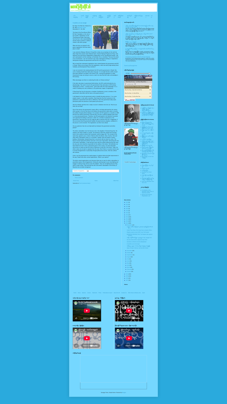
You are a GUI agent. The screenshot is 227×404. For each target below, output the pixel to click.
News (79, 292)
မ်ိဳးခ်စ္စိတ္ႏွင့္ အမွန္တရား (130, 42)
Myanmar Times (82, 27)
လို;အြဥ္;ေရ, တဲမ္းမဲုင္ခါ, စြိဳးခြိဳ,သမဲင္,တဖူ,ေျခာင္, (147, 127)
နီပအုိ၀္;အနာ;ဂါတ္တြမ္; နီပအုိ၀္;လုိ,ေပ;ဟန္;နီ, (148, 148)
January (129, 271)
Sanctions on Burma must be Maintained (136, 241)
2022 (127, 204)
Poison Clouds (145, 168)
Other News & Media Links (134, 292)
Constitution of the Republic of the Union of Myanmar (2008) (148, 191)
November (129, 250)
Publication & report (107, 292)
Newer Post (76, 180)
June (128, 261)
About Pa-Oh (117, 292)
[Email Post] (87, 170)
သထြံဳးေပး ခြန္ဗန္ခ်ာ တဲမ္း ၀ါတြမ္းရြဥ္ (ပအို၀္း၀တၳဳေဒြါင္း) (148, 109)
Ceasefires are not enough (79, 23)
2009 (127, 276)
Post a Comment (79, 177)
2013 (127, 219)
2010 (127, 274)
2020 (127, 208)
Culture (89, 292)
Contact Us (124, 292)
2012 (127, 221)
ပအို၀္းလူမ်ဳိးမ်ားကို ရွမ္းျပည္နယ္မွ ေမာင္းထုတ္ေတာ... (139, 237)
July (128, 259)
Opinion (84, 292)
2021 (127, 206)
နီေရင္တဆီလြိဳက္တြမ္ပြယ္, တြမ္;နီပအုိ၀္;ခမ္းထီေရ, (148, 151)
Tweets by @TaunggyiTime (130, 65)
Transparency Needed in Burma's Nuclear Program (137, 56)
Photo (100, 292)
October (129, 252)
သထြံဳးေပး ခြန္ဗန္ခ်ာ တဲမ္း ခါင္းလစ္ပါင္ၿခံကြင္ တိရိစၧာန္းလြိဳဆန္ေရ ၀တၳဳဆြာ (148, 114)
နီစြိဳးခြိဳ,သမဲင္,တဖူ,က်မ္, (147, 145)
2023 (127, 202)
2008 (127, 278)
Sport (143, 292)
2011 (127, 223)
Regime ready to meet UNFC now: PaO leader (138, 232)
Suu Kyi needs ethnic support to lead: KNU (137, 239)
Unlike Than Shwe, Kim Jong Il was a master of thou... (140, 230)
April (128, 265)
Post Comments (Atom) (84, 183)
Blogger (124, 392)
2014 (127, 217)
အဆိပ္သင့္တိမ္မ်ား (145, 170)
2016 (127, 212)
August (129, 257)
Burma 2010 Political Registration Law (147, 195)
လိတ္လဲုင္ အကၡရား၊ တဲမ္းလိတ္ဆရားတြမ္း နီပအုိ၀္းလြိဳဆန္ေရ (148, 142)
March (128, 267)
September (130, 254)
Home (96, 180)
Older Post (115, 180)
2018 (127, 210)
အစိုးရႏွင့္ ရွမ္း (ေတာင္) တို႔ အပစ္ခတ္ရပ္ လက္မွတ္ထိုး (138, 246)
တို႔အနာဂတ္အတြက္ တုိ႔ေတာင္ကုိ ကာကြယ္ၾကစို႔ (148, 179)
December (129, 225)
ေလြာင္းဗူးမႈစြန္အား (147, 139)
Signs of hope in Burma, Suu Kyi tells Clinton (137, 248)
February (129, 269)
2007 (127, 280)
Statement (94, 292)
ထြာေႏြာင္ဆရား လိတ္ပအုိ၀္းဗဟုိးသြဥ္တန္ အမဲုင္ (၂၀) (148, 124)
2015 (127, 215)
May (128, 263)
